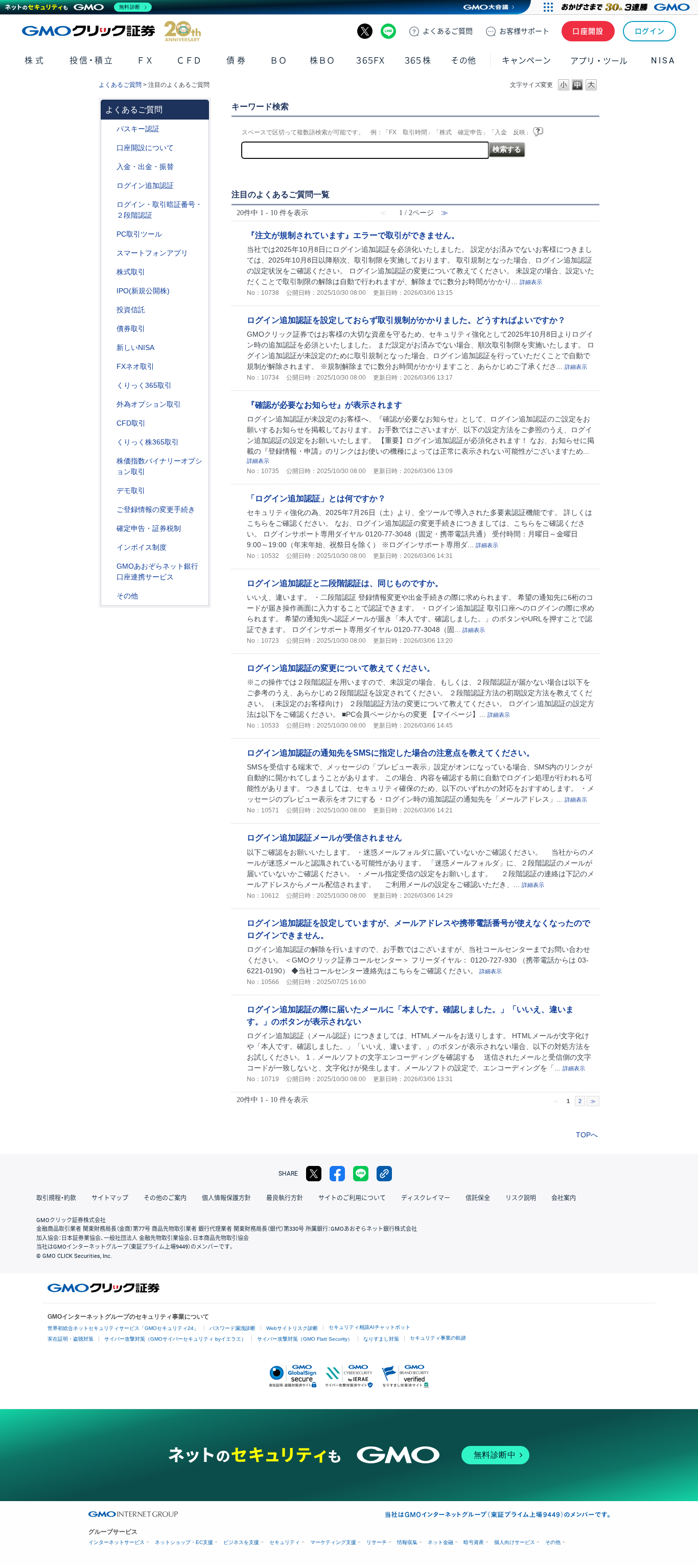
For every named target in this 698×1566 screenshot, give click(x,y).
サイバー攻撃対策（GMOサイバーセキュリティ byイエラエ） (175, 1339)
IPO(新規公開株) (143, 291)
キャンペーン (526, 60)
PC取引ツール (139, 234)
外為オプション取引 (149, 404)
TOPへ (587, 1135)
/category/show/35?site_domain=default (109, 385)
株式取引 (131, 272)
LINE (388, 31)
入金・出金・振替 (145, 166)
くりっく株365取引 (148, 442)
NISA (663, 60)
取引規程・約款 (56, 1198)
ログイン (650, 31)
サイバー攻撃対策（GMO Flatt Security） (305, 1339)
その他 (127, 596)
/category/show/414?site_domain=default (109, 129)
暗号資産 (473, 1542)
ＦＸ (145, 60)
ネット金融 (440, 1542)
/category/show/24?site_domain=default (109, 366)
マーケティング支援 (333, 1542)
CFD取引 (131, 423)
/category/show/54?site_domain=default (109, 204)
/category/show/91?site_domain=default (109, 148)
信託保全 (478, 1198)
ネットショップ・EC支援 (184, 1542)
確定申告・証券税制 (149, 528)
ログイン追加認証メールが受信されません (324, 837)
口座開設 (588, 31)
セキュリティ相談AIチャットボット (369, 1327)
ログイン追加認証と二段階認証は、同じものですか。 (345, 583)
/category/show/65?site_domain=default (109, 404)
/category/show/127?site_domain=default (109, 528)
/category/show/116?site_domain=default (109, 310)
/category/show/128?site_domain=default (109, 566)
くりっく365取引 (144, 385)
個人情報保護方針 (226, 1198)
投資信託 (131, 310)
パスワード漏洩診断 (232, 1328)
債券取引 (131, 328)
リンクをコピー (384, 1173)
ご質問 (448, 31)
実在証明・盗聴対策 (71, 1339)
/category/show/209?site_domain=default (109, 490)
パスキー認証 (138, 129)
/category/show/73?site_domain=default (109, 291)
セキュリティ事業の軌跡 (438, 1338)
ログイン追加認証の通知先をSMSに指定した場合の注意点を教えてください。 (390, 752)
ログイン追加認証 (145, 185)
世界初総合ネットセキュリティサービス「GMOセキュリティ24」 (123, 1328)
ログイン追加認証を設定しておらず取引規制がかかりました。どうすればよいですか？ (406, 319)
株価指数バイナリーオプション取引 (159, 466)
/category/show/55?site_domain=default (109, 166)
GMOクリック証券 (111, 31)
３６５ (418, 60)
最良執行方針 (284, 1198)
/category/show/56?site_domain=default (109, 509)
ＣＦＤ (189, 60)
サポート (524, 31)
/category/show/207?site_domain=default (109, 234)
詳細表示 (531, 282)
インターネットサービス (116, 1542)
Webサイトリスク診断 (292, 1328)
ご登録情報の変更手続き (156, 509)
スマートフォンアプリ (152, 253)
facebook (337, 1173)
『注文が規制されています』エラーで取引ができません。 (353, 235)
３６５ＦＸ (370, 60)
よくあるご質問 (120, 84)
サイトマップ (109, 1198)
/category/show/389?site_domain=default (109, 328)
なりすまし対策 (381, 1339)
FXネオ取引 (135, 366)
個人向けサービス (514, 1542)
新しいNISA (135, 347)
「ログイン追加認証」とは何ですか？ (316, 498)
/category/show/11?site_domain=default (109, 423)
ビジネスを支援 (241, 1542)
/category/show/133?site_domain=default (109, 461)
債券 (236, 60)
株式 (35, 60)
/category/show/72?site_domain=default (109, 272)
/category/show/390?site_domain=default (109, 547)
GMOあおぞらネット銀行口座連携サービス (157, 571)
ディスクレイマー (425, 1198)
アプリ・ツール (598, 60)
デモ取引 (131, 490)
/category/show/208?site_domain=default (109, 253)
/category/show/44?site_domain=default (109, 596)
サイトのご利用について (352, 1198)
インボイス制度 (142, 547)
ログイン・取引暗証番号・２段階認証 (159, 209)
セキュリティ (284, 1542)
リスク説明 (520, 1198)
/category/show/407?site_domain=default (109, 442)
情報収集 (407, 1542)
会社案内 (563, 1198)
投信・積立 (91, 60)
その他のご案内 (165, 1198)
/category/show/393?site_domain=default (109, 347)
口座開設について (145, 148)
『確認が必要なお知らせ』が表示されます (324, 404)
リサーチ (376, 1542)
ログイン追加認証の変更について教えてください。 (341, 667)
